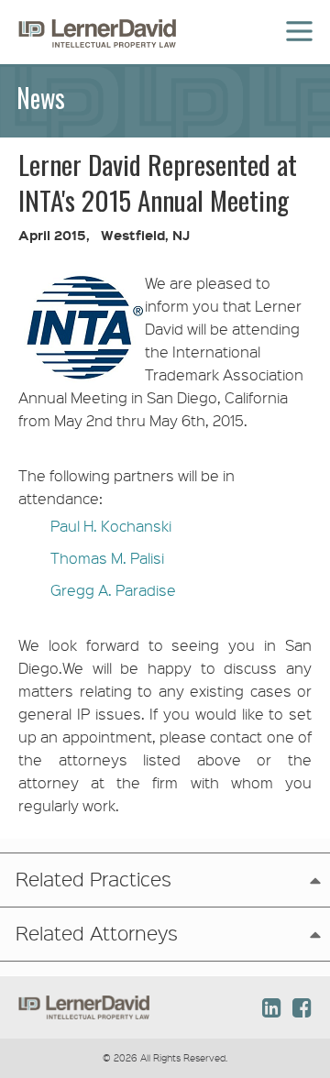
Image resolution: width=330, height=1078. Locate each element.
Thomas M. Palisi (107, 557)
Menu (296, 20)
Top (275, 941)
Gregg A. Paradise (113, 590)
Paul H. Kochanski (110, 525)
